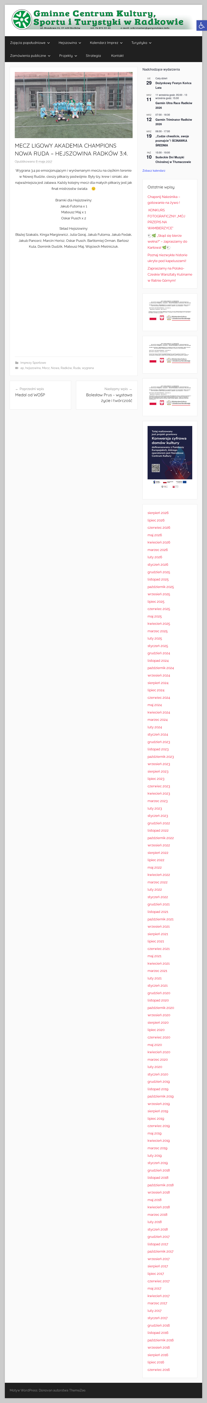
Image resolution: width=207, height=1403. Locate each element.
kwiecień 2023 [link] (159, 793)
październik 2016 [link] (161, 1340)
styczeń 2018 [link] (158, 1229)
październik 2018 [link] (161, 1185)
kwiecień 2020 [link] (159, 1052)
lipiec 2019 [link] (156, 1118)
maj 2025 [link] (155, 616)
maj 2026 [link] (155, 535)
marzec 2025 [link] (158, 631)
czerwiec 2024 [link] (159, 698)
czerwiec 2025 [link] (159, 609)
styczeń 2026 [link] (158, 564)
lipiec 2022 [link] (156, 860)
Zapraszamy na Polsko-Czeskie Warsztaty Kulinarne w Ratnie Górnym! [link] (170, 274)
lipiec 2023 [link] (156, 779)
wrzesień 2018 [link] (159, 1192)
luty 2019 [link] (155, 1155)
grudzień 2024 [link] (159, 653)
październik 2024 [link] (161, 668)
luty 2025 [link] (155, 638)
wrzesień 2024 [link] (159, 675)
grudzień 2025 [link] (159, 572)
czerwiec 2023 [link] (159, 786)
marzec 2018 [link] (157, 1215)
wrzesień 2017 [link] (159, 1259)
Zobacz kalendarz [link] (154, 170)
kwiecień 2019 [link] (159, 1141)
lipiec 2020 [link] (156, 1030)
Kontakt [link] (117, 55)
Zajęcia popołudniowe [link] (27, 42)
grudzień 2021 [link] (159, 904)
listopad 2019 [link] (158, 1089)
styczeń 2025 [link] (158, 646)
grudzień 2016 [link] (159, 1325)
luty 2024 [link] (155, 727)
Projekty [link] (66, 55)
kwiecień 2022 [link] (159, 875)
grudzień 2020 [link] (159, 993)
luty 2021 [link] (155, 978)
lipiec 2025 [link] (156, 601)
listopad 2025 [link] (158, 579)
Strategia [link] (93, 55)
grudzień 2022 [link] (159, 823)
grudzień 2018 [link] (159, 1170)
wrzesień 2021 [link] (159, 926)
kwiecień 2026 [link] (159, 542)
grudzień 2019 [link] (159, 1081)
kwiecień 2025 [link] (159, 624)
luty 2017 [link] (155, 1311)
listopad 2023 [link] (158, 749)
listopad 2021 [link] (158, 912)
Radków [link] (66, 368)
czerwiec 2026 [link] (159, 527)
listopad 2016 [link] (158, 1333)
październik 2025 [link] (161, 587)
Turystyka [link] (139, 42)
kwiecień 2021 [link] (159, 963)
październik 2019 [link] (161, 1096)
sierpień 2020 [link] (158, 1022)
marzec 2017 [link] (157, 1303)
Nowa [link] (55, 368)
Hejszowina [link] (68, 42)
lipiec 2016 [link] (156, 1362)
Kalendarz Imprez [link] (104, 42)
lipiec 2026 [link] (156, 520)
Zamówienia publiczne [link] (28, 55)
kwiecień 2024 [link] (159, 712)
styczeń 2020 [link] (158, 1074)
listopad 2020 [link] (158, 1000)
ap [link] (22, 368)
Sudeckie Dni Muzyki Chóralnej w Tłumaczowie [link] (173, 159)
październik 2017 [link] (160, 1251)
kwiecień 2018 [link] (159, 1207)
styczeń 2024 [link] (158, 734)
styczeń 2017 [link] (158, 1318)
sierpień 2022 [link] (158, 853)
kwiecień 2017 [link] (159, 1296)
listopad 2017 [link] (158, 1244)
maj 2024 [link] (155, 705)
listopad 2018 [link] (158, 1178)
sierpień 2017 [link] (158, 1266)
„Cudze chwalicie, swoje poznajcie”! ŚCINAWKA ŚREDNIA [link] (172, 140)
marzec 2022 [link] (158, 882)
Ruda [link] (76, 368)
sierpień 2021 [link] (158, 934)
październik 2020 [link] (161, 1008)
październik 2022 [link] (161, 838)
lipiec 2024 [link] (156, 690)
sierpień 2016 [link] (158, 1355)
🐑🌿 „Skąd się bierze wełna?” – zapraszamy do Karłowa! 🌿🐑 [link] (167, 242)
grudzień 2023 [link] (159, 742)
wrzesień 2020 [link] (159, 1015)
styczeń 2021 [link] (158, 985)
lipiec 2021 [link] (156, 941)
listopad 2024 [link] (158, 661)
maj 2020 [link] (155, 1045)
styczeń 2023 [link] (158, 816)
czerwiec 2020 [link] (159, 1037)
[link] (201, 25)
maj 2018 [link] (155, 1200)
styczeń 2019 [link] (158, 1163)
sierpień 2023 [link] (158, 771)
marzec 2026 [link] (158, 550)
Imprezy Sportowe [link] (33, 363)
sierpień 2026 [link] (158, 513)
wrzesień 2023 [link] (159, 764)
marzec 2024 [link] (158, 720)
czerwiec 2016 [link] (159, 1370)
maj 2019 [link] (155, 1133)
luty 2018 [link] (155, 1222)
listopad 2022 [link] (158, 830)
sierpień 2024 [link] (158, 683)
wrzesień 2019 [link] (159, 1104)
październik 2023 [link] (161, 757)
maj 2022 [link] (155, 867)
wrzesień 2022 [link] (159, 845)
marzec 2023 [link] (158, 801)
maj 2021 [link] (154, 956)
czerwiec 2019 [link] (159, 1126)
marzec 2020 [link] (158, 1059)
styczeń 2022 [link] (158, 897)
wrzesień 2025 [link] (159, 594)
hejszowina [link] (33, 368)
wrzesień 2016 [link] (159, 1347)
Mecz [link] (46, 368)
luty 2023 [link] (155, 808)
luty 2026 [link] (155, 557)
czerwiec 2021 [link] (159, 949)
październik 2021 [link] (160, 919)
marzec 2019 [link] (157, 1148)
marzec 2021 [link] (157, 971)
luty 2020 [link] (155, 1067)
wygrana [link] (88, 368)
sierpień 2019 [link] (158, 1111)
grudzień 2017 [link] (159, 1237)
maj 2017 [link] (154, 1288)
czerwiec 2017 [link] (159, 1281)
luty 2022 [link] (155, 889)
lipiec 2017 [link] (156, 1274)
